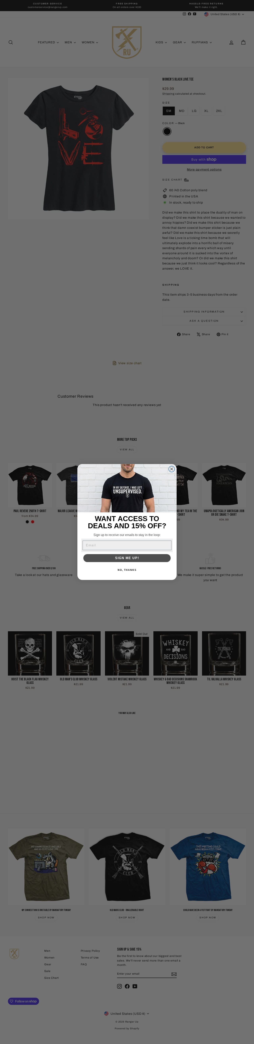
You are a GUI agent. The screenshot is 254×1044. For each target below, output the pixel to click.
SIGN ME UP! (127, 558)
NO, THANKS (127, 570)
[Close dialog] (172, 469)
